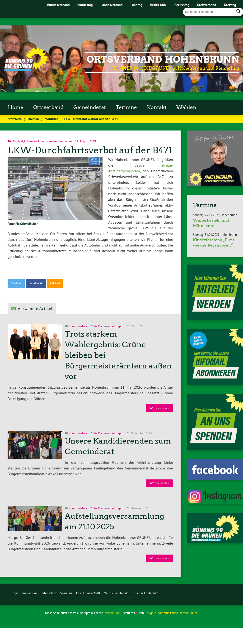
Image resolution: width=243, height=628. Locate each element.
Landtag (136, 5)
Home (15, 107)
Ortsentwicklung (35, 141)
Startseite (15, 119)
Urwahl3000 (112, 613)
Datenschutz (49, 593)
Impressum (29, 593)
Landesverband (112, 5)
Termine (126, 107)
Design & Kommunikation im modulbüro (171, 613)
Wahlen (186, 107)
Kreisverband (206, 5)
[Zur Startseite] (26, 69)
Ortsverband (48, 107)
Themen (33, 119)
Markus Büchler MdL (117, 593)
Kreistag (230, 5)
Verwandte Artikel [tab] (35, 308)
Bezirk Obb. (158, 5)
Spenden (66, 593)
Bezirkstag (181, 5)
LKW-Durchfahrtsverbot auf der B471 (90, 150)
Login (15, 593)
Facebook (35, 283)
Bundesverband (58, 5)
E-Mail (55, 283)
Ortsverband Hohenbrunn (163, 59)
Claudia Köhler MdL (146, 593)
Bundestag (85, 5)
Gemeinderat (89, 107)
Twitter (16, 283)
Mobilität (51, 119)
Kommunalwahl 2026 (83, 326)
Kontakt (157, 107)
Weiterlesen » (159, 408)
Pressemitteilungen (59, 141)
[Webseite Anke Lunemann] (215, 185)
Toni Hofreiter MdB (88, 593)
